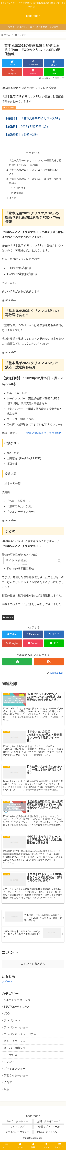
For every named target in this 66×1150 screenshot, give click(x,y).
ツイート (7, 981)
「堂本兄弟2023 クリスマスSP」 (43, 433)
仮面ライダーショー (16, 1075)
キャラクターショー (16, 1041)
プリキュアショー (14, 1068)
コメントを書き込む (33, 963)
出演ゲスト (20, 188)
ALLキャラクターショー (18, 999)
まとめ (12, 198)
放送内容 (19, 193)
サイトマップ (17, 1126)
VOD (7, 1013)
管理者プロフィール (49, 1126)
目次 (28, 153)
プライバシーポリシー (17, 1131)
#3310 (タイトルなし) (49, 1131)
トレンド (9, 617)
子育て (8, 1082)
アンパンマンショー (16, 1027)
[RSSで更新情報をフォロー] (49, 661)
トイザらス (10, 1054)
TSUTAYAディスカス (17, 1006)
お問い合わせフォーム (49, 1121)
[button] (59, 561)
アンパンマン (12, 1020)
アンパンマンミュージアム (20, 1034)
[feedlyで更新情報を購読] (17, 661)
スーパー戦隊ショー (16, 1048)
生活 (6, 1089)
